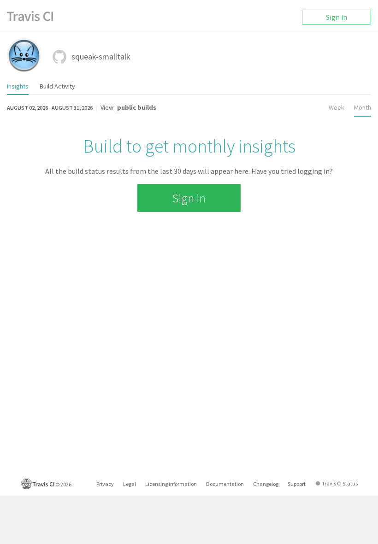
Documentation (225, 483)
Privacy (105, 483)
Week (336, 107)
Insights (18, 86)
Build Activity (57, 86)
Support (297, 483)
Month (362, 107)
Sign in (336, 17)
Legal (129, 483)
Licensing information (171, 483)
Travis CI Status (340, 483)
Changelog (265, 483)
